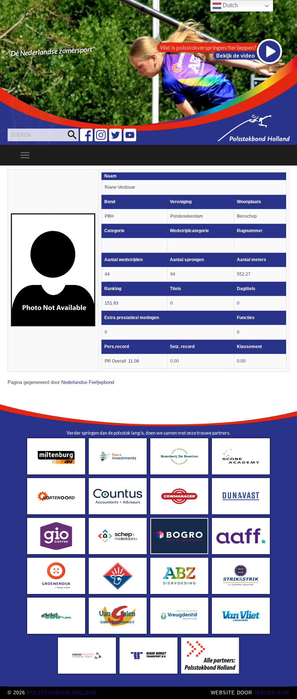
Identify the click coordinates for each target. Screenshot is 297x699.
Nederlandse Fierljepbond (87, 382)
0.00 (241, 361)
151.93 (111, 303)
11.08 (133, 361)
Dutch (229, 5)
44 (107, 274)
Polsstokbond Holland (61, 692)
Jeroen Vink (272, 692)
